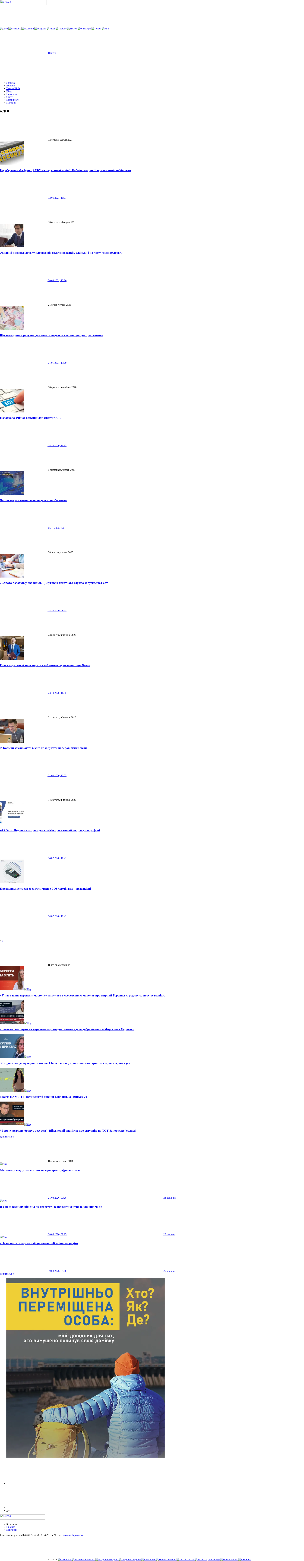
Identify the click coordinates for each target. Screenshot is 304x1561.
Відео (9, 91)
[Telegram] (40, 28)
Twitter (234, 1559)
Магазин (11, 102)
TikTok (190, 1559)
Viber (152, 1559)
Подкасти (11, 94)
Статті (9, 97)
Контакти (11, 1529)
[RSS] (106, 28)
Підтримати (12, 99)
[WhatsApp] (85, 28)
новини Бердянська (73, 1535)
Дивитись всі (7, 1136)
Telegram (136, 1559)
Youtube (172, 1559)
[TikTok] (72, 28)
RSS (248, 1559)
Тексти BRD (13, 88)
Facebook (89, 1559)
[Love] (4, 28)
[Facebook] (14, 28)
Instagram (113, 1559)
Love (68, 1559)
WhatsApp (214, 1559)
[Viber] (51, 28)
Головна (10, 82)
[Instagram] (27, 28)
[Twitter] (97, 28)
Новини (10, 85)
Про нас (10, 1527)
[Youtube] (61, 28)
